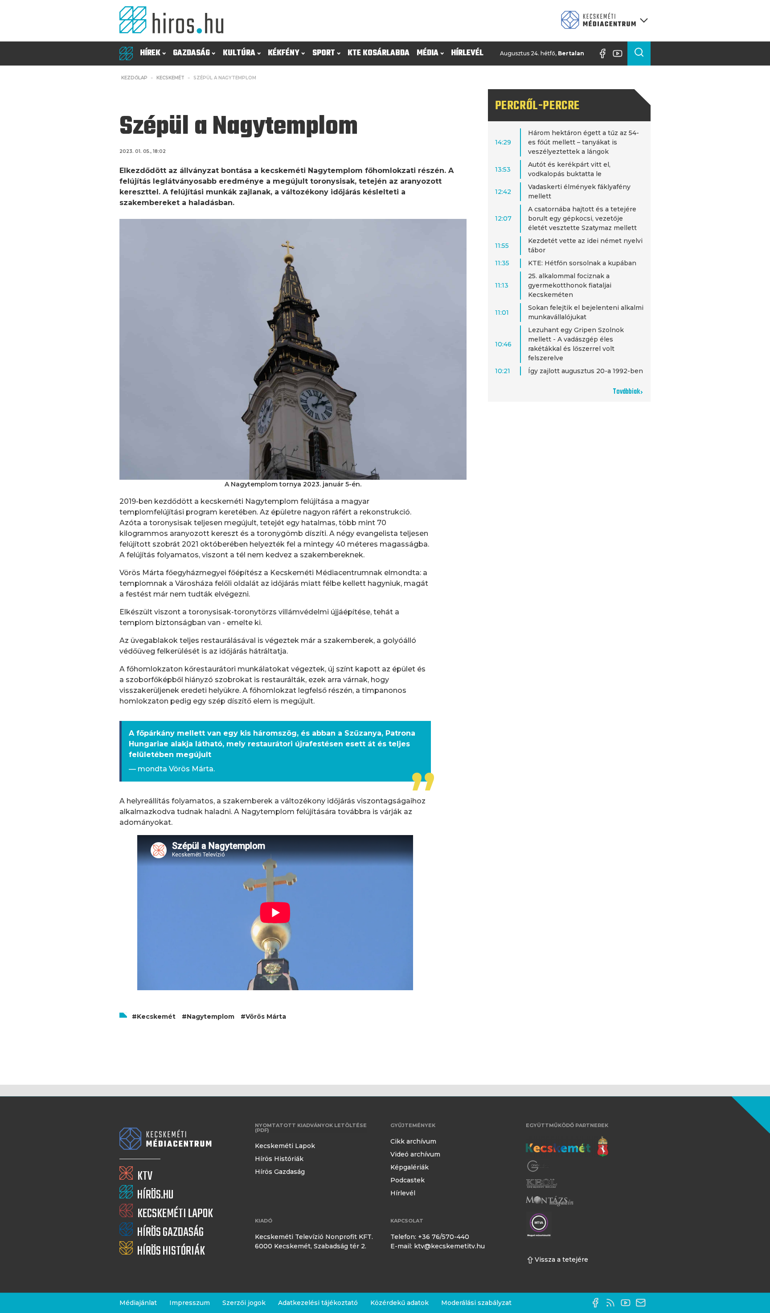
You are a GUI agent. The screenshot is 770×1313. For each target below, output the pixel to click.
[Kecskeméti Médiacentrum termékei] (602, 20)
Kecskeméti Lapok (285, 1146)
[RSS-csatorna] (612, 1302)
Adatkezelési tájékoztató (318, 1303)
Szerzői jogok (244, 1303)
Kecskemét (170, 78)
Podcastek (407, 1180)
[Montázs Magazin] (549, 1201)
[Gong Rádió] (538, 1166)
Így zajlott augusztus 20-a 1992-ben (585, 371)
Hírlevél (467, 53)
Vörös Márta (266, 1017)
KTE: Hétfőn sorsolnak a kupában (582, 263)
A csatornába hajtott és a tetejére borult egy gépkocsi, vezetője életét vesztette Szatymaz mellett (582, 218)
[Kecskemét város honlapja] (567, 1146)
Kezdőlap (134, 78)
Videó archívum (415, 1154)
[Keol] (541, 1183)
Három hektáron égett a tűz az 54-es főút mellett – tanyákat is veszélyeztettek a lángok (583, 142)
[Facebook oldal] (604, 53)
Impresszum (189, 1303)
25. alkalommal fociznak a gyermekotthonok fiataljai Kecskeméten (569, 285)
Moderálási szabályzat (476, 1303)
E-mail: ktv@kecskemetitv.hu (437, 1246)
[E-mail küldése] (643, 1302)
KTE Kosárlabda (379, 53)
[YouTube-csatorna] (619, 53)
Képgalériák (409, 1167)
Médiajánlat (138, 1303)
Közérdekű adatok (399, 1303)
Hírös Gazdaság (280, 1172)
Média (427, 53)
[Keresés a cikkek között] (639, 53)
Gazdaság (191, 53)
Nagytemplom (210, 1017)
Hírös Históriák (279, 1159)
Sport (323, 53)
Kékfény (283, 53)
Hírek (150, 53)
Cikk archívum (413, 1141)
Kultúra (239, 53)
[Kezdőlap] (175, 20)
